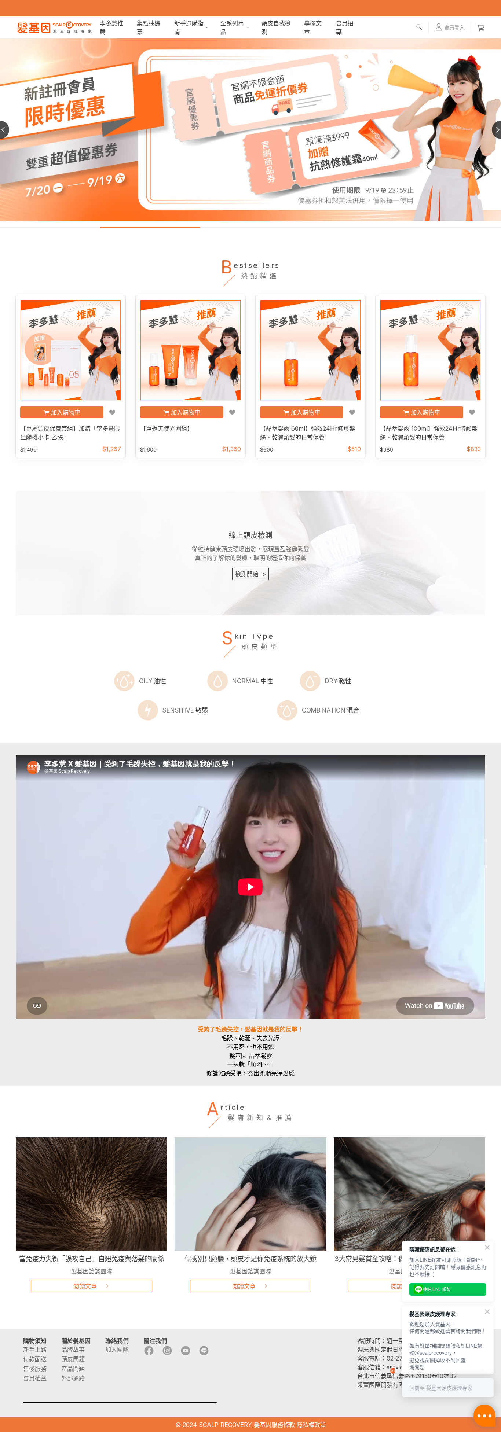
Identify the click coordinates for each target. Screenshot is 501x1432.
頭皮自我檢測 (276, 27)
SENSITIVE (185, 710)
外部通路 (73, 1378)
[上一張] (9, 130)
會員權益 (35, 1378)
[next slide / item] (492, 130)
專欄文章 (313, 27)
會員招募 (345, 27)
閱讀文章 (85, 1286)
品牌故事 (73, 1349)
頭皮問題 (73, 1359)
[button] (449, 27)
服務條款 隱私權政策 (298, 1424)
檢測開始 (250, 574)
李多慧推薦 (111, 27)
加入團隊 (117, 1349)
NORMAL (252, 681)
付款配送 (35, 1359)
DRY (338, 681)
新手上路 (35, 1349)
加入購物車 (65, 412)
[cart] (480, 27)
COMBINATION (330, 710)
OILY (152, 681)
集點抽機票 (148, 27)
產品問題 (73, 1368)
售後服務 (35, 1368)
